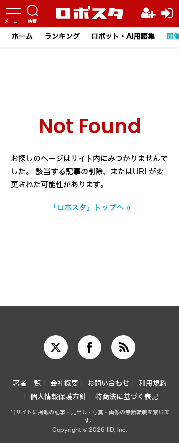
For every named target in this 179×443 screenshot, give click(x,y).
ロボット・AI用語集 (123, 36)
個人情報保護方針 (58, 397)
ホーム (22, 36)
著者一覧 (27, 383)
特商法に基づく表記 (126, 397)
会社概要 (64, 383)
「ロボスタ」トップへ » (89, 208)
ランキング (62, 36)
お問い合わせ (108, 383)
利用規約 (153, 383)
